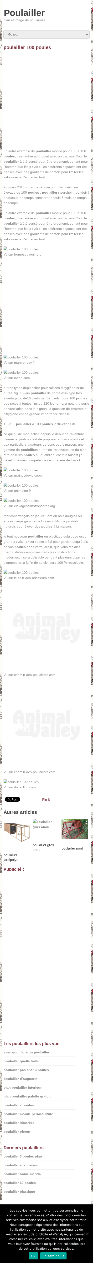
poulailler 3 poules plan (23, 1156)
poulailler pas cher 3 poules (26, 1070)
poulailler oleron (17, 1131)
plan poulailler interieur (22, 1087)
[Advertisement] (46, 101)
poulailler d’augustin (20, 1079)
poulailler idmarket (19, 1123)
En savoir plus (53, 1256)
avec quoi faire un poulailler (26, 1052)
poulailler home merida (22, 1174)
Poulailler (24, 13)
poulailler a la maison (21, 1165)
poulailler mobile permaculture (28, 1114)
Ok (33, 1256)
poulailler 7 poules (19, 1105)
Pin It (46, 799)
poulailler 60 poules (20, 1183)
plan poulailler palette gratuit (27, 1096)
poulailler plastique (19, 1191)
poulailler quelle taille (21, 1061)
